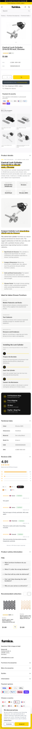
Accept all (21, 724)
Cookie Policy (7, 720)
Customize (9, 724)
